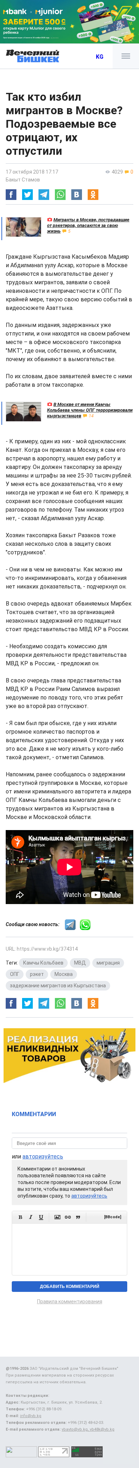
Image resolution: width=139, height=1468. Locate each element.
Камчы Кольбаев (43, 963)
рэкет (37, 974)
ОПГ (14, 974)
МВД (80, 963)
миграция (108, 963)
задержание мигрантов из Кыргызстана (58, 985)
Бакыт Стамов (23, 180)
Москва (64, 974)
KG (99, 56)
